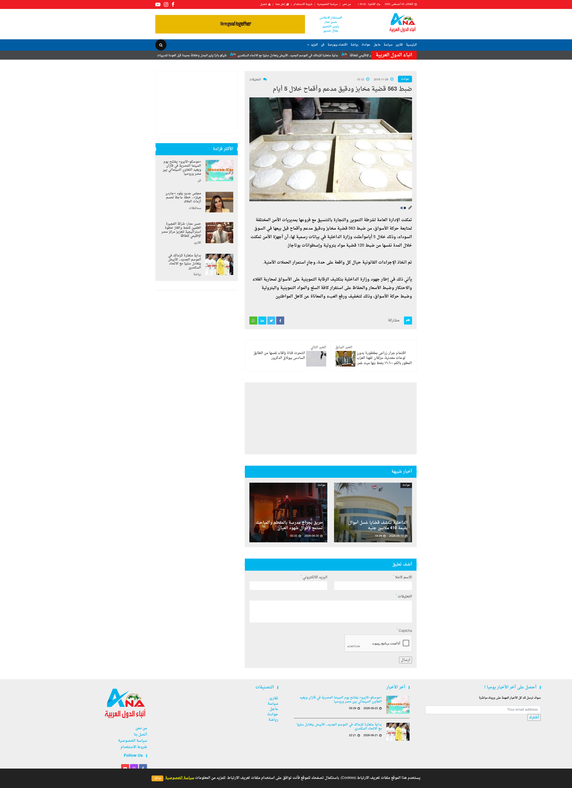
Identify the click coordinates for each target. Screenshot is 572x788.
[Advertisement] (330, 418)
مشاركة (394, 320)
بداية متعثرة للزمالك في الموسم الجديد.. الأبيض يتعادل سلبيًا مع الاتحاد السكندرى (318, 55)
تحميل (263, 4)
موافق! (157, 778)
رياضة (354, 45)
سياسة (388, 45)
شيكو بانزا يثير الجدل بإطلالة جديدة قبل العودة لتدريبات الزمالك (218, 55)
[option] (373, 512)
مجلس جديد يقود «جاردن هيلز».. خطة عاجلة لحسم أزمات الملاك (183, 198)
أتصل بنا (140, 734)
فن (322, 45)
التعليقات (255, 79)
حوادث (366, 45)
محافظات (195, 208)
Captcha (404, 631)
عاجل (377, 45)
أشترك (534, 717)
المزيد (314, 45)
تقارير (399, 45)
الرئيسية (411, 45)
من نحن (346, 4)
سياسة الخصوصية (327, 4)
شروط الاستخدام (303, 4)
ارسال (405, 660)
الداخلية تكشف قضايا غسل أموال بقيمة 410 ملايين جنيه (378, 525)
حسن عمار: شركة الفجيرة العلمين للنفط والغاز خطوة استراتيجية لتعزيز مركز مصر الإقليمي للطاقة (181, 230)
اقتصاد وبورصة (337, 45)
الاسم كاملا (402, 577)
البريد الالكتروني (314, 577)
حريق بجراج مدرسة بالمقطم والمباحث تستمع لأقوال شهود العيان (289, 525)
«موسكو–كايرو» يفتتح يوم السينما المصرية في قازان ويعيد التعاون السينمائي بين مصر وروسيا (182, 168)
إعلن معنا (280, 4)
